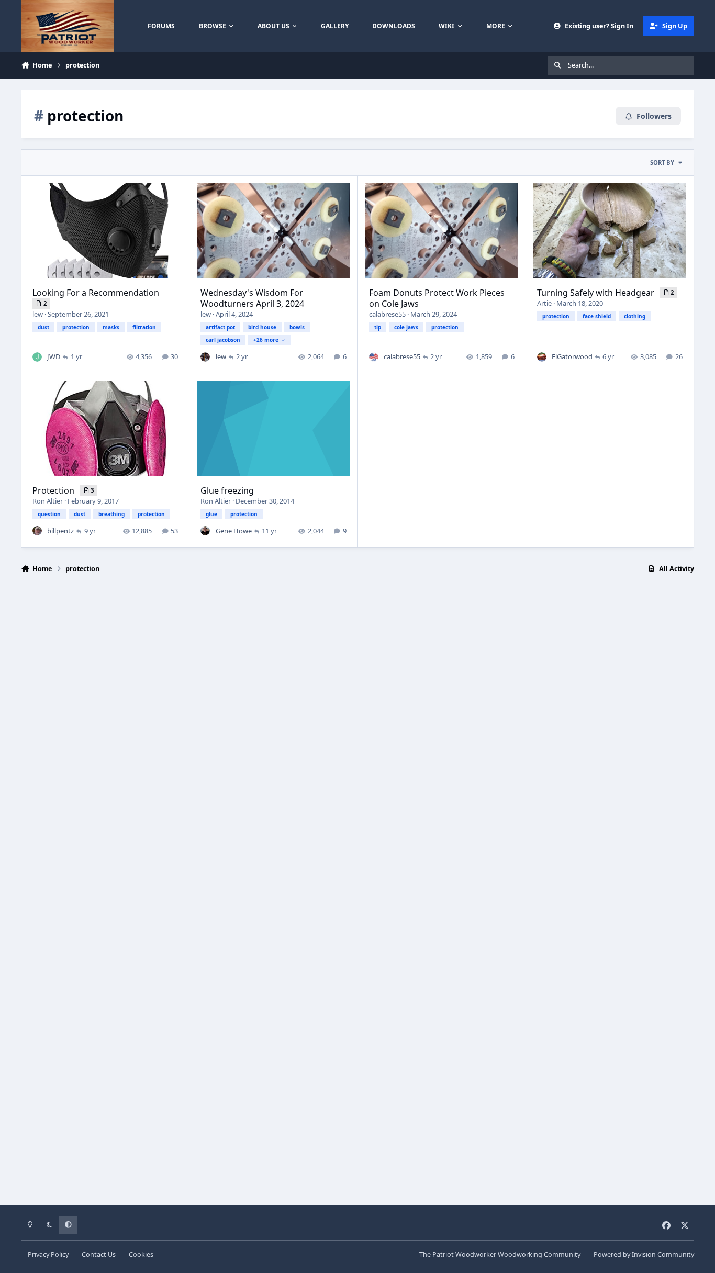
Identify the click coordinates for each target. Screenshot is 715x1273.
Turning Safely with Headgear (596, 292)
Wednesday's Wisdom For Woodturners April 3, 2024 (252, 298)
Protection (54, 490)
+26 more (265, 339)
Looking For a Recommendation (95, 292)
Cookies (141, 1254)
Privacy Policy (48, 1254)
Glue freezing (227, 490)
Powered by (644, 1254)
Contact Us (99, 1254)
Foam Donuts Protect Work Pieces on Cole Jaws (437, 298)
